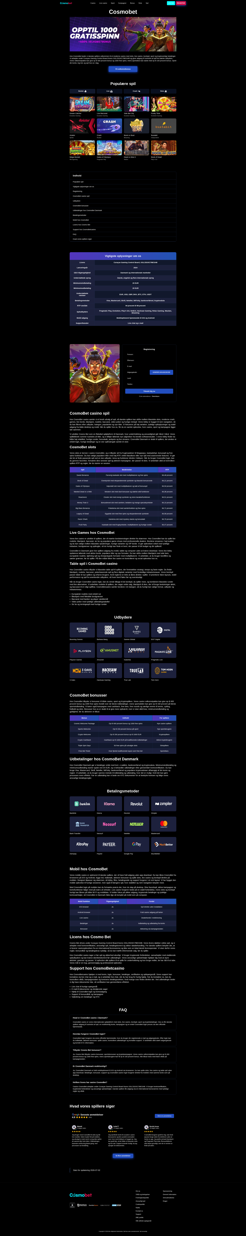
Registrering (77, 191)
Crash (135, 91)
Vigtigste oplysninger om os (83, 187)
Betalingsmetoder (79, 215)
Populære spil (78, 182)
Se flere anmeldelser (123, 1156)
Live (108, 91)
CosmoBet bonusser (81, 206)
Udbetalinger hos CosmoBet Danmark (87, 210)
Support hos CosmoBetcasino (84, 229)
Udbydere (76, 201)
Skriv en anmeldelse (164, 1116)
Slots (162, 91)
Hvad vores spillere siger (82, 239)
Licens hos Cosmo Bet (81, 225)
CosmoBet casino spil (81, 196)
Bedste (81, 91)
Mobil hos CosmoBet (81, 220)
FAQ (74, 234)
